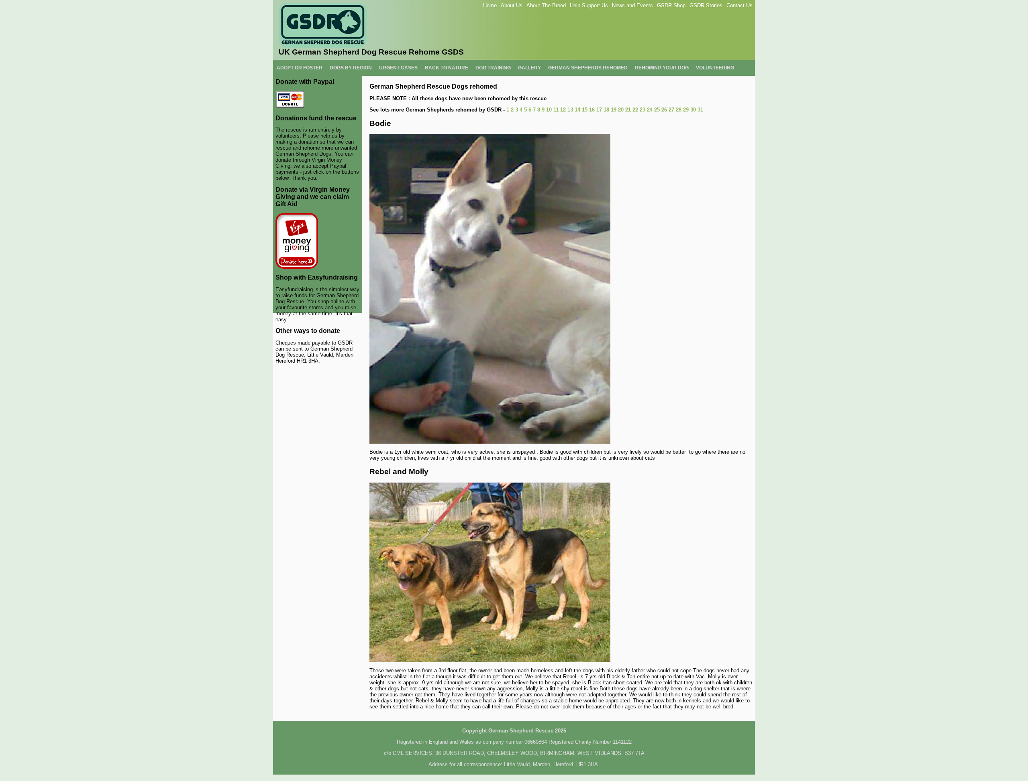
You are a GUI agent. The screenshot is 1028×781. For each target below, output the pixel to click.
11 (556, 110)
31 (700, 110)
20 (621, 110)
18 (606, 110)
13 (570, 110)
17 (599, 110)
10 (549, 110)
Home (490, 5)
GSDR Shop (671, 5)
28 (678, 110)
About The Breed (546, 5)
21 (628, 110)
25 (657, 110)
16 (592, 110)
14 (577, 110)
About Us (511, 5)
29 (686, 110)
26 (664, 110)
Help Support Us (589, 5)
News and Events (632, 5)
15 (584, 110)
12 (563, 110)
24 (650, 110)
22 (635, 110)
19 (613, 110)
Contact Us (739, 5)
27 (671, 110)
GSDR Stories (705, 5)
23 (642, 110)
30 (693, 110)
